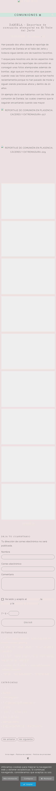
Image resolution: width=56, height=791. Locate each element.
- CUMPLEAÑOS (10, 717)
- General (6, 693)
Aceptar (29, 784)
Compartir (27, 523)
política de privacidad (26, 603)
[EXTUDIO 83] (28, 6)
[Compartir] (44, 36)
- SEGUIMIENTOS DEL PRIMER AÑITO (22, 726)
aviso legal (33, 599)
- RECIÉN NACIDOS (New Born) (18, 702)
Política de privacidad (42, 754)
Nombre (5, 552)
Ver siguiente (26, 739)
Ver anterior (9, 739)
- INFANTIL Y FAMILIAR (14, 712)
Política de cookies (23, 754)
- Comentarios (33, 36)
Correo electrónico (11, 564)
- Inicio (5, 688)
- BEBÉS (5, 707)
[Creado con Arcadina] (28, 758)
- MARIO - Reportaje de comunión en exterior (25, 674)
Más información (10, 779)
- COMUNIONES (10, 722)
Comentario (7, 574)
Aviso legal (9, 754)
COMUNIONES (18, 36)
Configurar (28, 779)
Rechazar (47, 779)
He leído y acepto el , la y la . (27, 601)
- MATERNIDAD (9, 698)
